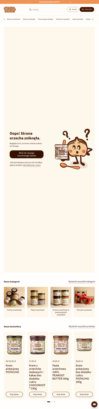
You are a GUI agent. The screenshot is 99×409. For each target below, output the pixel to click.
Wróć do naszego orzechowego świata (26, 154)
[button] (87, 9)
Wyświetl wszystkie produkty (82, 326)
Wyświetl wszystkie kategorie (82, 281)
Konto (74, 9)
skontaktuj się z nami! (32, 165)
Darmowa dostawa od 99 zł (49, 2)
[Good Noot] (10, 10)
